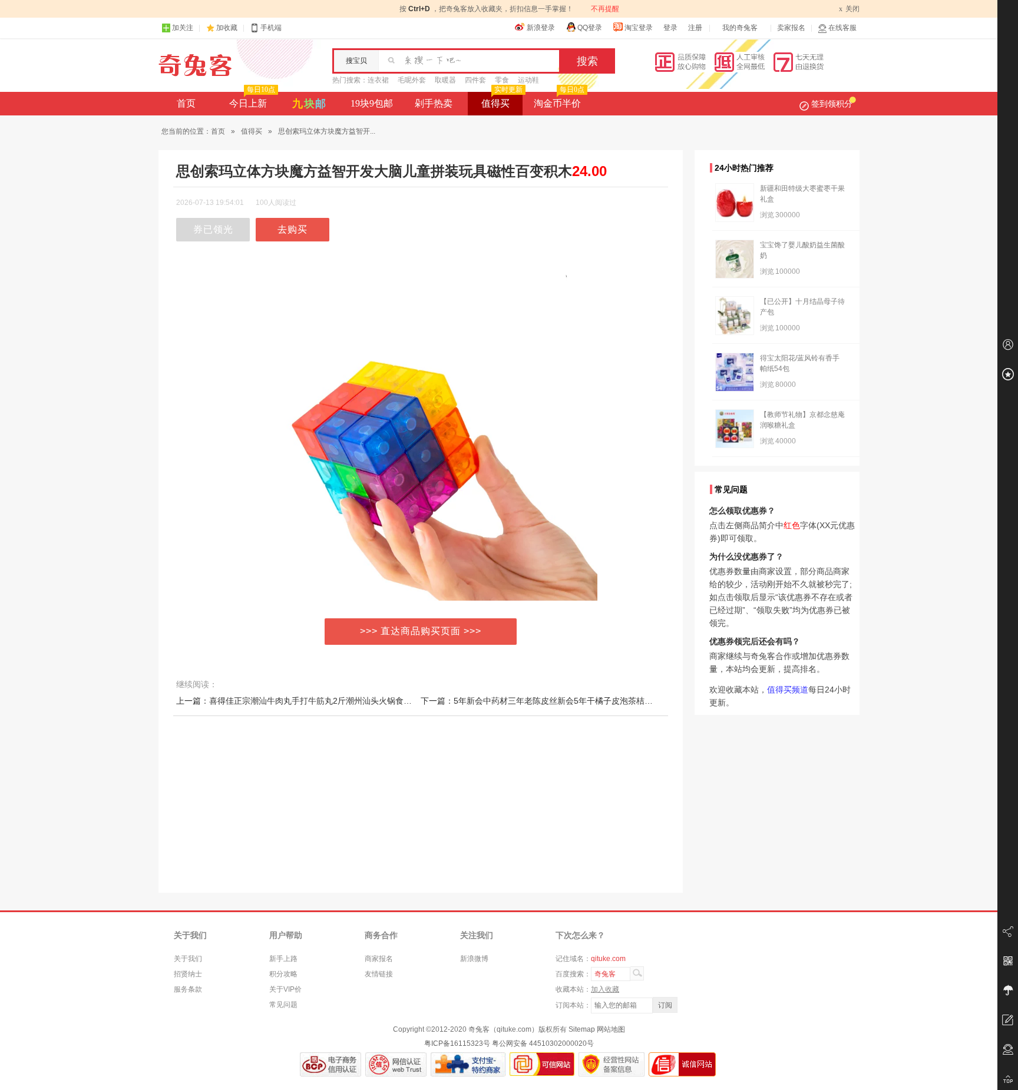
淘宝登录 (638, 28)
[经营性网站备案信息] (611, 1064)
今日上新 (252, 100)
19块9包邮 (372, 103)
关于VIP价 (285, 989)
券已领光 (213, 229)
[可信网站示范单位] (542, 1064)
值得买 (502, 100)
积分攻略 (283, 974)
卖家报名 (791, 28)
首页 (186, 103)
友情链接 (379, 974)
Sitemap (582, 1029)
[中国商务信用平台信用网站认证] (330, 1064)
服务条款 (188, 989)
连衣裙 (378, 80)
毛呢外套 (412, 80)
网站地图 (611, 1029)
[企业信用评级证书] (396, 1064)
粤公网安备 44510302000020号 (543, 1043)
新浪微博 (474, 959)
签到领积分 (831, 103)
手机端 (271, 28)
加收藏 (226, 28)
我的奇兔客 (740, 28)
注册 (695, 28)
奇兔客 (195, 65)
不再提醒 (605, 9)
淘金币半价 (559, 100)
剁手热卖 (433, 103)
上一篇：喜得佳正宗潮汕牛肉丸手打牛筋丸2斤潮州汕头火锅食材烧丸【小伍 (314, 700)
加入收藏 (605, 989)
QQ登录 (589, 28)
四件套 (475, 80)
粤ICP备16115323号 (457, 1043)
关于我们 (188, 959)
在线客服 (842, 28)
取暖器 (445, 80)
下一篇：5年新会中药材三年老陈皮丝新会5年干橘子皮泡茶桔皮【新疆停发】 (561, 700)
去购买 (292, 229)
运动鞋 (528, 80)
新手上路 (283, 959)
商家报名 (379, 959)
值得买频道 (787, 689)
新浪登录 (541, 28)
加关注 (182, 28)
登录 (670, 28)
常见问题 (283, 1004)
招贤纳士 (188, 974)
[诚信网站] (682, 1064)
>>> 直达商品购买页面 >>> (420, 631)
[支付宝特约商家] (468, 1064)
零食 (502, 80)
